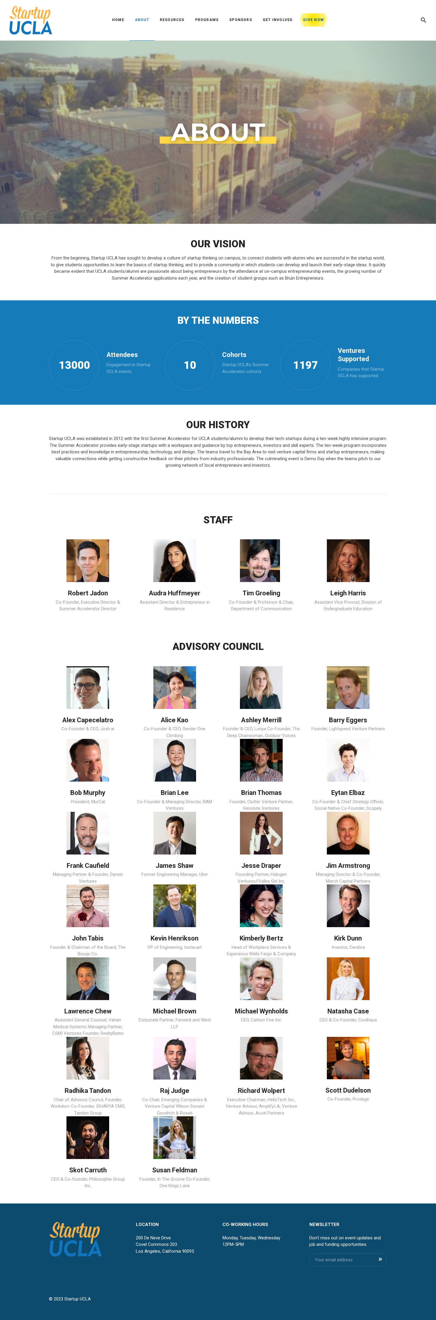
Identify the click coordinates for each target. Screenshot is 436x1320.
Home (118, 20)
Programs (207, 20)
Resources (172, 20)
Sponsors (240, 20)
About (142, 20)
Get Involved (277, 20)
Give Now (313, 20)
